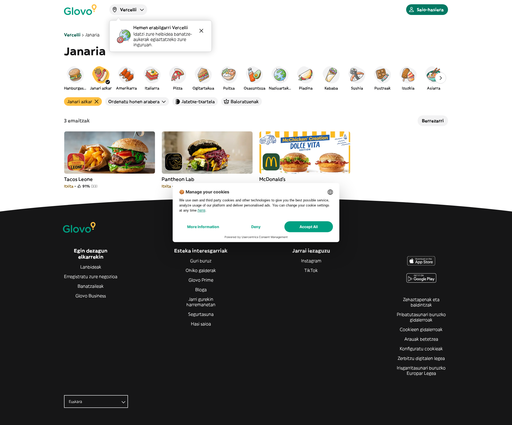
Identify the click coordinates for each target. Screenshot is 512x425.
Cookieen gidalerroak (421, 329)
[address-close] (201, 30)
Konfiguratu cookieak (421, 348)
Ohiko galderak (201, 270)
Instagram (311, 260)
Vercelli (72, 34)
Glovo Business (90, 295)
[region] (256, 78)
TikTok (311, 270)
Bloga (201, 289)
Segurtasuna (201, 314)
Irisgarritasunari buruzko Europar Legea (421, 370)
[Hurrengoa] (440, 78)
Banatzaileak (91, 286)
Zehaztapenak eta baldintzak (421, 302)
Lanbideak (90, 267)
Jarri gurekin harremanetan (200, 302)
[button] (75, 78)
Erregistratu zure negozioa (90, 276)
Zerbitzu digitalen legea (421, 358)
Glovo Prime (201, 280)
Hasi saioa (201, 323)
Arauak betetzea (421, 339)
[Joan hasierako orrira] (80, 9)
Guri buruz (200, 260)
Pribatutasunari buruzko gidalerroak (421, 317)
